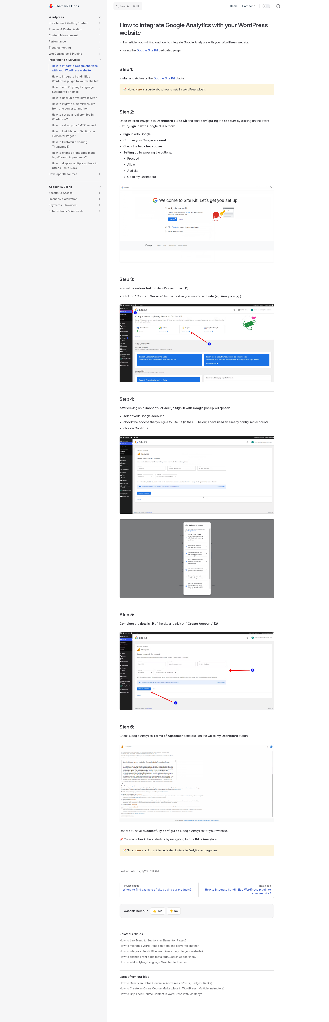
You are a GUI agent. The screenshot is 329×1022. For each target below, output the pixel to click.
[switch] (266, 6)
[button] (75, 17)
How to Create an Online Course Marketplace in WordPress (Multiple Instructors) (172, 988)
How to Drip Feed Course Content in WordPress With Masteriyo (161, 994)
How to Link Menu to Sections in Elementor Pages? (153, 940)
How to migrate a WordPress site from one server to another (159, 946)
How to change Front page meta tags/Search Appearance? (158, 957)
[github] (278, 6)
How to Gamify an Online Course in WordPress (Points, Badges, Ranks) (166, 983)
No (174, 910)
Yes (157, 910)
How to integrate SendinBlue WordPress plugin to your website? (161, 951)
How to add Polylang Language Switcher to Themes (154, 962)
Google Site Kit (147, 50)
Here (139, 89)
